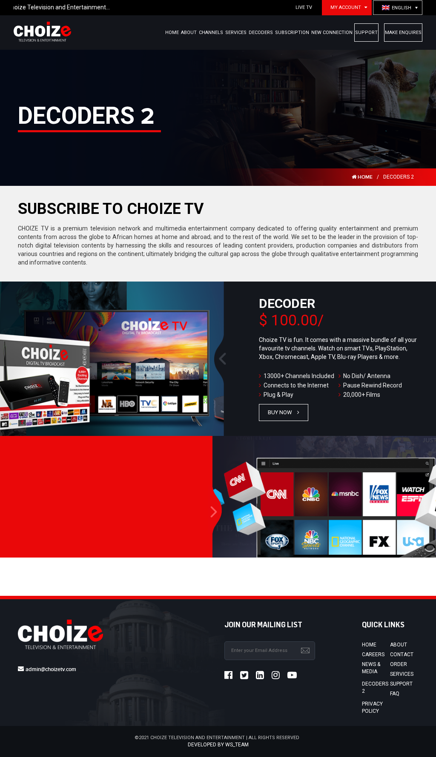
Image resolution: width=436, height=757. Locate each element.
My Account (345, 7)
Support (401, 684)
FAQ (394, 694)
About (398, 645)
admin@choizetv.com (51, 669)
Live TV (303, 7)
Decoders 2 (375, 687)
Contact (401, 654)
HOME (364, 177)
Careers (373, 654)
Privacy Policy (372, 707)
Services (401, 674)
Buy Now (280, 412)
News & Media (371, 667)
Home (369, 645)
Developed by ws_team (218, 745)
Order (398, 664)
